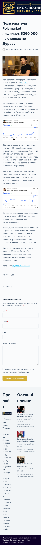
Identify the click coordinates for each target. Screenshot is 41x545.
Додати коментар (10, 343)
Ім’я (5, 311)
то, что (24, 83)
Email (5, 322)
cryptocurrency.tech (21, 266)
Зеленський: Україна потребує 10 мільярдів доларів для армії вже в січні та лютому (26, 442)
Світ (36, 50)
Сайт (4, 332)
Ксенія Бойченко (24, 419)
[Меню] (37, 8)
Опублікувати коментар (15, 378)
